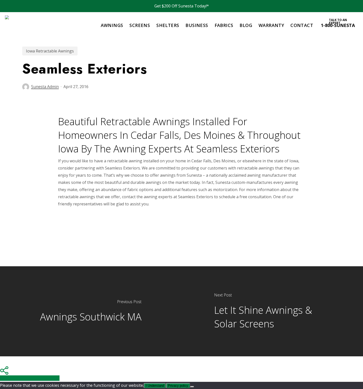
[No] (192, 387)
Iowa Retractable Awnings (50, 51)
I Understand (155, 386)
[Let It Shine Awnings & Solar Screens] (272, 311)
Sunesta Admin (45, 86)
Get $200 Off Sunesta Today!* (181, 6)
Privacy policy (178, 386)
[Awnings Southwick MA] (91, 311)
